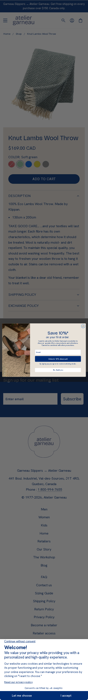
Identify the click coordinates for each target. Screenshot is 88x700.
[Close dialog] (83, 326)
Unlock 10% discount (57, 358)
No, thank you (58, 370)
